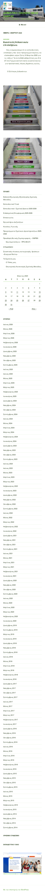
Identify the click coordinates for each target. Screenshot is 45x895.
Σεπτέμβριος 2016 (10, 742)
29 (40, 300)
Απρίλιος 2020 (8, 607)
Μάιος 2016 (7, 751)
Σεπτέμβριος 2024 (10, 414)
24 (11, 300)
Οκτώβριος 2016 (9, 737)
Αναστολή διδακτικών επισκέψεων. (15, 43)
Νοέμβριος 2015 (9, 778)
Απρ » (34, 309)
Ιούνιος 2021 (8, 553)
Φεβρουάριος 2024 (10, 436)
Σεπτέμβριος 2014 (10, 827)
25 (17, 300)
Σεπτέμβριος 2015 (10, 787)
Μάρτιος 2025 (8, 387)
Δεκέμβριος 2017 (10, 683)
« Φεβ (11, 309)
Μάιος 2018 (7, 661)
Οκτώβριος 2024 (9, 410)
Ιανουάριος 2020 (9, 621)
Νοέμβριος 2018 (9, 648)
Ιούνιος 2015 (8, 791)
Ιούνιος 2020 (8, 598)
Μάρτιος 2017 (8, 715)
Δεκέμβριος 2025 (10, 351)
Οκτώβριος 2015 (9, 782)
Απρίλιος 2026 (8, 333)
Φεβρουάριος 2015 (10, 805)
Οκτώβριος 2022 (9, 504)
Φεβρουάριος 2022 (10, 526)
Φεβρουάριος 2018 (10, 674)
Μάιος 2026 (7, 329)
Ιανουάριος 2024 (9, 441)
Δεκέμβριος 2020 (10, 580)
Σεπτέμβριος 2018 (10, 652)
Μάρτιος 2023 (8, 481)
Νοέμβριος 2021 (9, 540)
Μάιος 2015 (7, 796)
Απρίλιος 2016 (8, 755)
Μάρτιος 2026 (8, 338)
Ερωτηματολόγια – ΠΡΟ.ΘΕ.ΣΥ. (18, 242)
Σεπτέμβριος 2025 (10, 365)
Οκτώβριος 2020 (9, 589)
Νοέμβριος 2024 (9, 405)
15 (40, 292)
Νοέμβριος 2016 (9, 733)
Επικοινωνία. (8, 217)
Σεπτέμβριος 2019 (10, 630)
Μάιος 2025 (7, 378)
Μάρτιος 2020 (8, 612)
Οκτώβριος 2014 (9, 823)
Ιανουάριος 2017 (9, 724)
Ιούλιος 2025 (8, 369)
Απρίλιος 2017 (8, 710)
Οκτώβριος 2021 (9, 544)
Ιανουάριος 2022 (9, 531)
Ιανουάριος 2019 (9, 639)
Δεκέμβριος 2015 (10, 773)
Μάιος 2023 (7, 472)
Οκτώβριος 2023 (9, 454)
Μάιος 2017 (7, 706)
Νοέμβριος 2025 (9, 356)
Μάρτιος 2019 (8, 634)
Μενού (23, 25)
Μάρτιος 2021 (8, 567)
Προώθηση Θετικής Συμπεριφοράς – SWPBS (20, 238)
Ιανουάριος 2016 (9, 769)
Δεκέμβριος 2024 (10, 401)
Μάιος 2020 (7, 603)
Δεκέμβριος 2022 (10, 495)
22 (40, 296)
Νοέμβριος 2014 (9, 818)
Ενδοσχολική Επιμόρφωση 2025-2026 (17, 213)
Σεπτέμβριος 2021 (10, 549)
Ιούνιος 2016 (8, 746)
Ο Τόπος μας (11, 262)
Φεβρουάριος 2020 (10, 616)
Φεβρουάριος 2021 (10, 571)
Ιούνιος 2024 (8, 419)
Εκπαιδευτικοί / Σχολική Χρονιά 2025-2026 (19, 208)
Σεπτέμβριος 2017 (10, 697)
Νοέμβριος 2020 (9, 585)
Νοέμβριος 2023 (9, 450)
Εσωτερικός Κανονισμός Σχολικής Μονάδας (23, 266)
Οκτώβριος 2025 (9, 360)
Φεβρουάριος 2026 (10, 342)
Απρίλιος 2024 (8, 427)
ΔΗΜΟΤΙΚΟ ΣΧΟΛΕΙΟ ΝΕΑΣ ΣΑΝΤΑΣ (20, 14)
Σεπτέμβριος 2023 (10, 459)
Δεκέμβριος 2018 (10, 643)
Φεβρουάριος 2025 (10, 392)
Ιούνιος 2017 (8, 701)
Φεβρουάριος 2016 (10, 764)
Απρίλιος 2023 (8, 477)
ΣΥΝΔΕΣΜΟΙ (8, 247)
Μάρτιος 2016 (8, 760)
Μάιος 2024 (7, 423)
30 (6, 304)
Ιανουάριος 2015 (9, 809)
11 (17, 292)
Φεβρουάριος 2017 (10, 719)
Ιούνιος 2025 (8, 374)
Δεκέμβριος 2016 (10, 728)
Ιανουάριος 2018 (9, 679)
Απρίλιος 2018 (8, 666)
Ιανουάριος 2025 (9, 396)
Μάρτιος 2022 (8, 522)
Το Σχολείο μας (9, 259)
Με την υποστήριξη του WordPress (16, 890)
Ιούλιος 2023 (8, 463)
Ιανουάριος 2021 (9, 576)
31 (11, 304)
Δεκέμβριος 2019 (10, 625)
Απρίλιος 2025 (8, 383)
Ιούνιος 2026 (8, 324)
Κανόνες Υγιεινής (10, 226)
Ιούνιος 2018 (8, 657)
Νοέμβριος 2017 (9, 688)
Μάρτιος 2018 (8, 670)
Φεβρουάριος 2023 (10, 486)
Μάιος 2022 (7, 517)
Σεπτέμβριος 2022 (10, 508)
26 (23, 300)
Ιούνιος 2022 (8, 513)
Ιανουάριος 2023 (9, 490)
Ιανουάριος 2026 (9, 347)
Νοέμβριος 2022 (9, 499)
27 (28, 300)
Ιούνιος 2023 (8, 468)
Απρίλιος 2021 (8, 562)
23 (6, 300)
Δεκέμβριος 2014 (10, 814)
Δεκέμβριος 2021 (10, 535)
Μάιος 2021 (7, 558)
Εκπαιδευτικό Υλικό (11, 204)
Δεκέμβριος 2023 (10, 445)
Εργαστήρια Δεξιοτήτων (13, 222)
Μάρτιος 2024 (8, 432)
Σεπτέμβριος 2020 (10, 594)
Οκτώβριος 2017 (9, 692)
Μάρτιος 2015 (8, 800)
